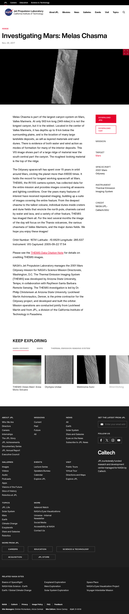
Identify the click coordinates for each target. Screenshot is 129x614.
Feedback (58, 604)
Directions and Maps (76, 474)
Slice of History (9, 491)
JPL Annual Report (11, 450)
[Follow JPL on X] (107, 440)
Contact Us (39, 530)
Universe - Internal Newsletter (42, 517)
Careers (5, 430)
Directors (6, 426)
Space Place (92, 582)
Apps (4, 482)
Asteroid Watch (41, 507)
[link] (64, 77)
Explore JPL (40, 478)
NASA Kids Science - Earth (15, 586)
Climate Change (9, 523)
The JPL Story (9, 438)
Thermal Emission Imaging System (70, 348)
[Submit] (101, 424)
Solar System (72, 430)
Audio (5, 474)
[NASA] (9, 12)
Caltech (14, 604)
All (35, 434)
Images (5, 466)
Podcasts (6, 478)
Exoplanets (7, 527)
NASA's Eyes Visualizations (47, 511)
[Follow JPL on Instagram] (113, 440)
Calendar (38, 474)
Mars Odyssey (21, 348)
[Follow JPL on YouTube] (119, 440)
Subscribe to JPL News (77, 442)
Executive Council (10, 454)
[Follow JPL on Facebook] (101, 440)
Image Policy (37, 604)
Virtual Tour (71, 470)
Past (36, 426)
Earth (68, 426)
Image (5, 28)
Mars (98, 155)
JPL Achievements (11, 442)
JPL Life (6, 507)
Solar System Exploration (56, 590)
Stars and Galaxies (75, 434)
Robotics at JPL (9, 495)
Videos (5, 470)
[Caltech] (106, 452)
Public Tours (72, 466)
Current (37, 422)
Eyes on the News (74, 438)
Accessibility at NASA (44, 526)
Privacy (25, 604)
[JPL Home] (29, 12)
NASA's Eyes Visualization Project (103, 586)
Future (37, 430)
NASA (4, 604)
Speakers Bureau (42, 470)
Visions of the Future (12, 486)
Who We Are (8, 422)
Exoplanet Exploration (55, 582)
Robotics (6, 535)
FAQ (48, 604)
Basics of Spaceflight (12, 582)
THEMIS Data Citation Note (47, 253)
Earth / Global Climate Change (16, 590)
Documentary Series (11, 446)
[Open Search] (124, 12)
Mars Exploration (52, 586)
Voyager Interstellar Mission (100, 590)
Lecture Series (41, 466)
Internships (7, 434)
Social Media (40, 522)
